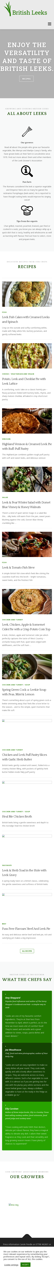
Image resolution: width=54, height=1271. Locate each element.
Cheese (5, 374)
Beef (4, 924)
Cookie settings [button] (11, 1264)
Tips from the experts (27, 221)
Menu (49, 24)
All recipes (27, 951)
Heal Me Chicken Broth (17, 816)
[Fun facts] (27, 171)
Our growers (27, 142)
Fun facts (27, 182)
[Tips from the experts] (27, 210)
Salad (5, 497)
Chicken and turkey (12, 620)
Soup (27, 685)
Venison (6, 439)
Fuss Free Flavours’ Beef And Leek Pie (26, 929)
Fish (4, 312)
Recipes (26, 78)
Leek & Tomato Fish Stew (18, 567)
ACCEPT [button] (25, 1264)
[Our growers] (27, 131)
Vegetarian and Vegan (22, 374)
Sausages (7, 865)
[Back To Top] (27, 1238)
